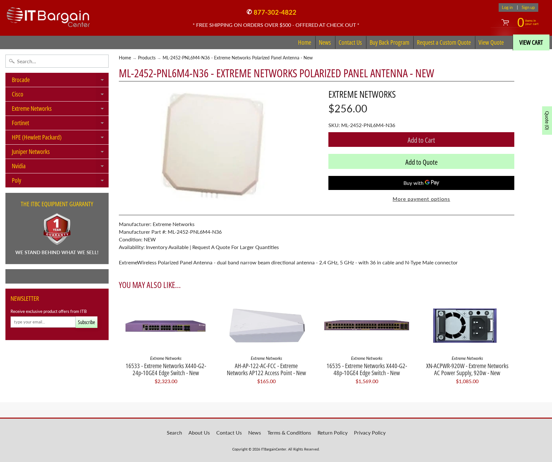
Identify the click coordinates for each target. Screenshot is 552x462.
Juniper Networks (60, 153)
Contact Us (350, 42)
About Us (199, 432)
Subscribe (86, 322)
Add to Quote (421, 162)
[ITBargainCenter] (48, 14)
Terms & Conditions (289, 432)
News (325, 42)
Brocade (60, 81)
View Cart (531, 42)
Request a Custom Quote (444, 42)
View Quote (491, 42)
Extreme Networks (60, 110)
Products (147, 57)
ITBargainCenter (273, 449)
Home (304, 42)
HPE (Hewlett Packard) (60, 138)
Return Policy (333, 432)
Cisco (60, 95)
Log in (507, 7)
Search (174, 432)
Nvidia (60, 167)
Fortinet (60, 124)
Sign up (528, 7)
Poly (60, 181)
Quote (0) (547, 120)
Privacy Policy (370, 432)
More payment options (421, 199)
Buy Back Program (389, 42)
